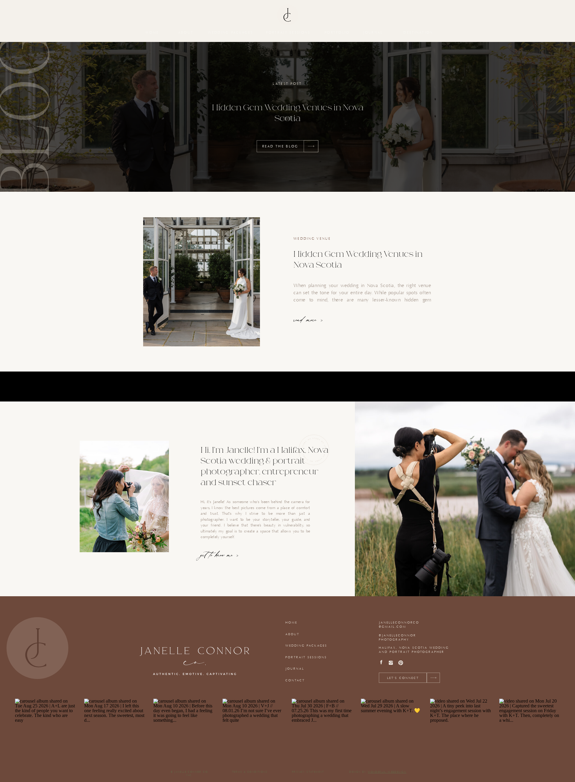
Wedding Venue (312, 239)
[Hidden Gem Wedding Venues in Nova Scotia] (201, 281)
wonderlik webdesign (387, 772)
